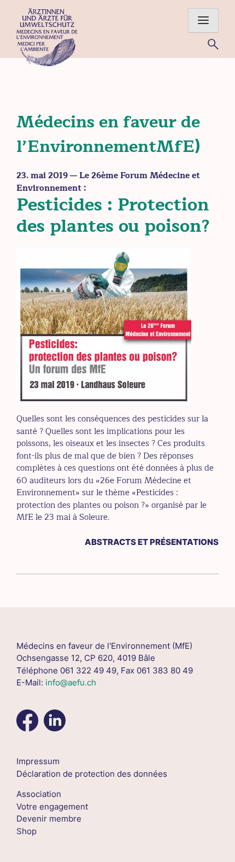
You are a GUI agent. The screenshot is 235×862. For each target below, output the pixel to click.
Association (38, 794)
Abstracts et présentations (152, 542)
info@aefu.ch (70, 682)
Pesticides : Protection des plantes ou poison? (113, 215)
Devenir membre (48, 818)
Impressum (38, 761)
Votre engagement (52, 806)
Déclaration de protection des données (91, 774)
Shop (26, 831)
